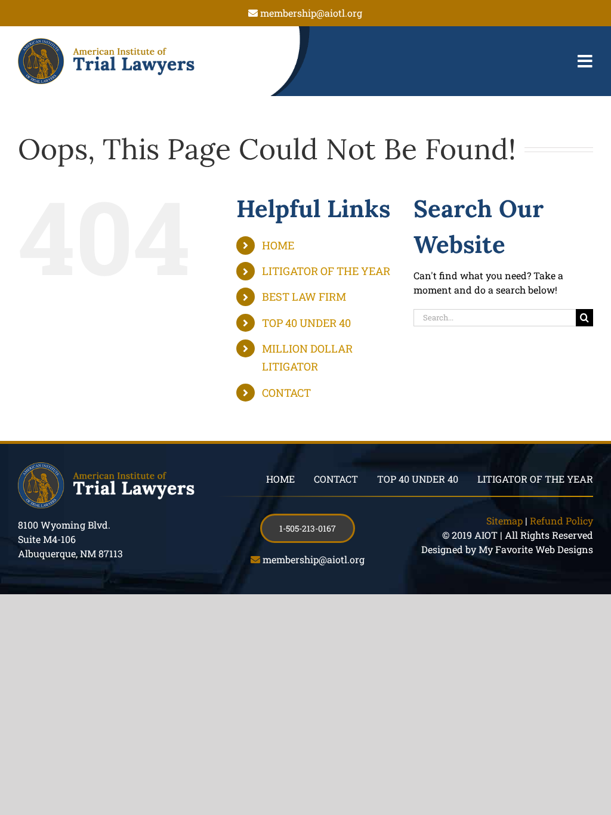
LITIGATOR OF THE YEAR (326, 271)
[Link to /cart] (226, 61)
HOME (278, 245)
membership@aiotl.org (311, 13)
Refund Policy (561, 520)
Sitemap (504, 520)
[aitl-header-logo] (106, 42)
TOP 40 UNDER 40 (306, 323)
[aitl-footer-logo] (106, 467)
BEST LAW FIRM (304, 296)
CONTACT (286, 392)
